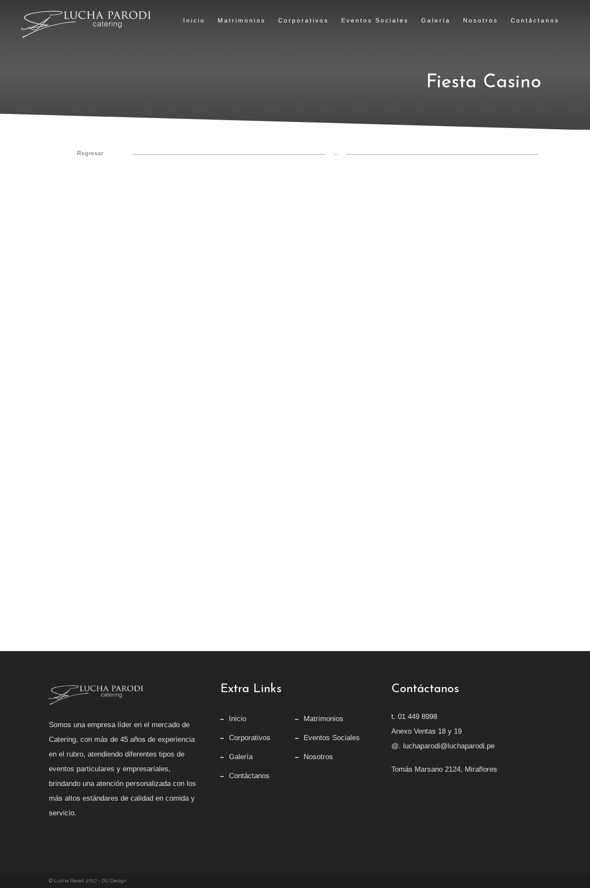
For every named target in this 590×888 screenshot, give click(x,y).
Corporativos (249, 738)
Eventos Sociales (332, 738)
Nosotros (318, 757)
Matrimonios (323, 719)
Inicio (237, 719)
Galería (241, 757)
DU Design (114, 881)
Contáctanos (249, 776)
